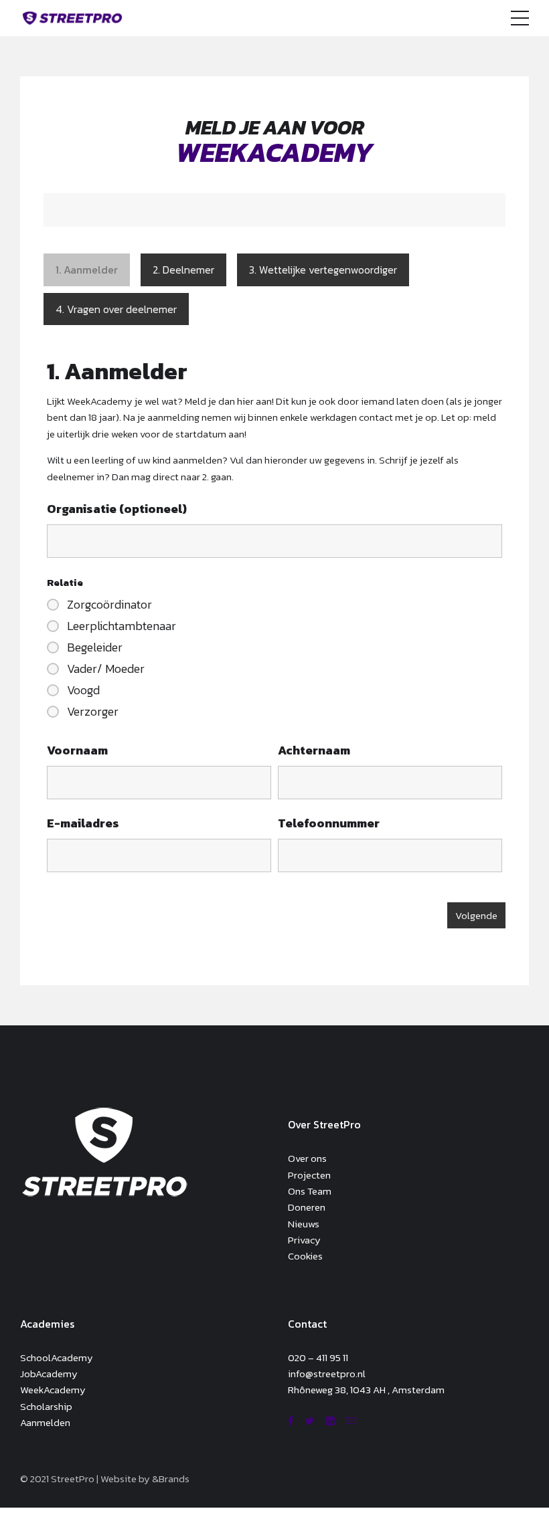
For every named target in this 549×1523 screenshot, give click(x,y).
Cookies (305, 1255)
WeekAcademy (53, 1389)
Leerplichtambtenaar (121, 626)
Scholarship (46, 1406)
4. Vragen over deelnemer (116, 309)
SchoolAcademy (56, 1357)
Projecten (309, 1175)
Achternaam (314, 750)
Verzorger (93, 711)
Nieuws (303, 1223)
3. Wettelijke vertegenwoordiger (323, 270)
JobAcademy (49, 1373)
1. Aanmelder (87, 270)
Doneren (306, 1207)
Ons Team (309, 1191)
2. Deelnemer (183, 270)
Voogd (83, 690)
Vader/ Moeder (106, 669)
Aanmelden (45, 1422)
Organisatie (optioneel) (117, 509)
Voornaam (77, 750)
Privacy (304, 1239)
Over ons (307, 1158)
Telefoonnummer (329, 823)
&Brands (170, 1478)
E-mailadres (83, 823)
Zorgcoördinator (109, 604)
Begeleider (95, 647)
